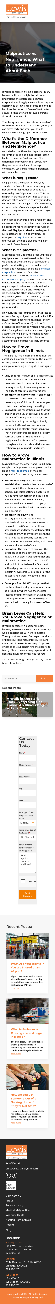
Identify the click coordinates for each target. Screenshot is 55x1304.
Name (22, 753)
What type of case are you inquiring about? (26, 815)
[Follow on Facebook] (14, 1175)
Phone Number (25, 765)
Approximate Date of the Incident (27, 831)
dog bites (22, 237)
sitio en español (35, 1298)
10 (38, 714)
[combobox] (27, 823)
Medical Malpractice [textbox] (25, 823)
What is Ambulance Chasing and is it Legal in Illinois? (26, 1033)
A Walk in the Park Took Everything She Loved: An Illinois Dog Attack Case (25, 703)
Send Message (27, 894)
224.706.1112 (13, 1162)
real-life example (20, 470)
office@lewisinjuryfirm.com (22, 1168)
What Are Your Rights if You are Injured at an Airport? (27, 967)
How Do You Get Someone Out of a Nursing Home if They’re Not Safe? (23, 1100)
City (20, 789)
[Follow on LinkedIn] (8, 1175)
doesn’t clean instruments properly (23, 277)
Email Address (25, 777)
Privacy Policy (19, 1298)
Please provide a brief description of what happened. (26, 848)
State (21, 801)
